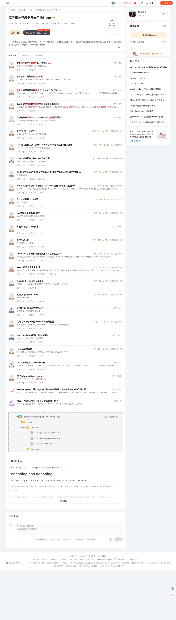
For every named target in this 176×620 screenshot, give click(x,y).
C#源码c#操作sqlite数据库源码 (142, 106)
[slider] (21, 539)
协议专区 (73, 559)
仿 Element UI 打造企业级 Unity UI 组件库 (147, 117)
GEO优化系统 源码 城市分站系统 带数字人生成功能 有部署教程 (148, 100)
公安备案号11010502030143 (19, 563)
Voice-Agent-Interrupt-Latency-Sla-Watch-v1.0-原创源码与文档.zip (148, 67)
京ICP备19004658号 (38, 563)
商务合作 (54, 559)
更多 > (165, 26)
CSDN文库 (91, 556)
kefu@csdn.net (105, 559)
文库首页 (12, 10)
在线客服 (120, 559)
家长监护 (114, 563)
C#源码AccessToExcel (139, 72)
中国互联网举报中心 (139, 563)
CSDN (82, 556)
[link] (12, 10)
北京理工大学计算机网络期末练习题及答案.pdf (148, 122)
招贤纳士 (45, 559)
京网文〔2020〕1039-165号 (57, 563)
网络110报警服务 (124, 563)
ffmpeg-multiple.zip (138, 78)
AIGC (66, 23)
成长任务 (150, 3)
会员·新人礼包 (128, 3)
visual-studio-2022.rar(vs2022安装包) (145, 89)
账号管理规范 (165, 563)
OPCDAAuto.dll (136, 83)
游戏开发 (22, 10)
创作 (166, 3)
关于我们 (36, 559)
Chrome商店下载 (153, 563)
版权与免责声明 (58, 566)
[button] (119, 47)
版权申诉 (69, 566)
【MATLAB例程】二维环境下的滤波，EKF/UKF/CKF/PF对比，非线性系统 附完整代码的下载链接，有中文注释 (148, 94)
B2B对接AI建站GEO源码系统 (141, 111)
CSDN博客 (101, 556)
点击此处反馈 (135, 141)
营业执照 (87, 566)
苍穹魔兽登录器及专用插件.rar (30, 18)
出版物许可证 (78, 566)
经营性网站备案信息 (76, 563)
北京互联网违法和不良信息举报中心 (96, 563)
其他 (30, 10)
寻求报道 (64, 559)
